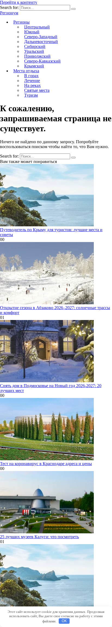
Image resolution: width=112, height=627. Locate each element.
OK (64, 621)
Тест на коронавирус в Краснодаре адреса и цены (46, 463)
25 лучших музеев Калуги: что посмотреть (39, 536)
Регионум (9, 13)
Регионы (21, 22)
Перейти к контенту (18, 2)
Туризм (31, 95)
